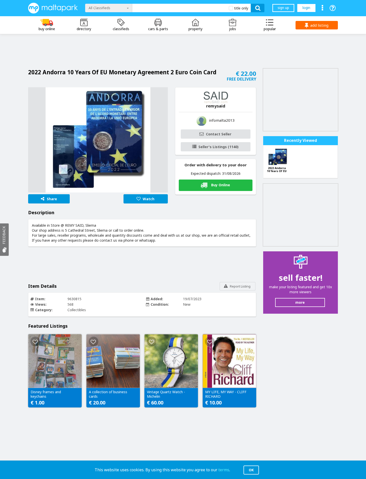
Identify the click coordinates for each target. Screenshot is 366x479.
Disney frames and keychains (46, 394)
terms (223, 470)
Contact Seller (218, 134)
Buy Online (220, 184)
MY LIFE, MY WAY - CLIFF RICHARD (225, 394)
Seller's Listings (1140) (218, 146)
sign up (283, 7)
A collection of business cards (108, 394)
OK (251, 470)
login (306, 7)
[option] (98, 139)
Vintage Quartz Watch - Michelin (166, 394)
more (300, 302)
